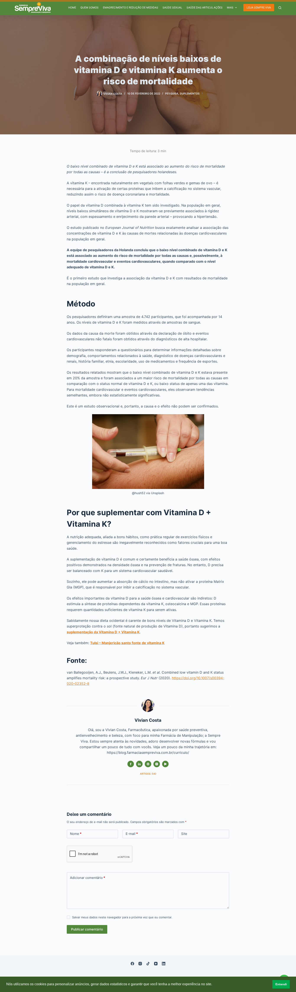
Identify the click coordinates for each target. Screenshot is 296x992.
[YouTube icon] (165, 764)
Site (184, 834)
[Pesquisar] (279, 7)
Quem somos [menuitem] (89, 7)
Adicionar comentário (87, 878)
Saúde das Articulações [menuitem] (205, 7)
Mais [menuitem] (230, 7)
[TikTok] (148, 963)
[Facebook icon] (130, 764)
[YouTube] (156, 963)
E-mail (132, 834)
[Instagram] (140, 963)
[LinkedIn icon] (139, 764)
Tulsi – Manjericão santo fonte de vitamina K (127, 643)
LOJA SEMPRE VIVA (259, 7)
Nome (75, 834)
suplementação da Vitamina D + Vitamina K (103, 632)
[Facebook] (132, 963)
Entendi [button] (281, 984)
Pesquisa (171, 93)
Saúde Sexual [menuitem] (172, 7)
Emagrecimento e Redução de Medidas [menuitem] (130, 7)
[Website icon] (148, 764)
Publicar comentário (87, 929)
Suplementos (190, 93)
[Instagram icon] (156, 764)
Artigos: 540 (148, 773)
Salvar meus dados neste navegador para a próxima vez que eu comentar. (122, 917)
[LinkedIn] (163, 963)
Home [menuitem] (72, 7)
